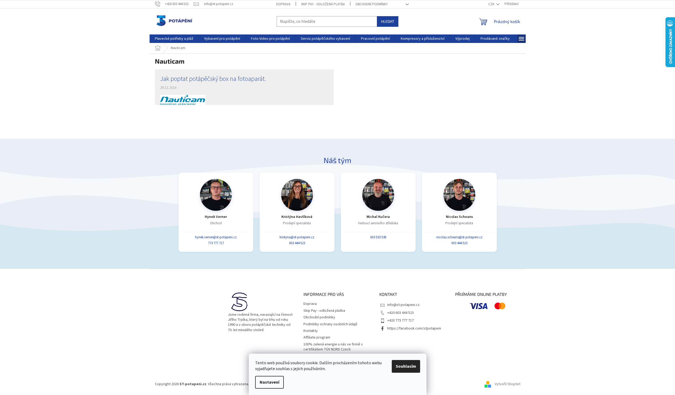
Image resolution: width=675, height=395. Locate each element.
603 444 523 (297, 243)
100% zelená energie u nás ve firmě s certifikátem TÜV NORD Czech (333, 347)
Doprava (283, 4)
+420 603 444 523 (400, 312)
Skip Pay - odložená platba (323, 4)
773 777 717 (216, 243)
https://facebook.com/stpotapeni (414, 328)
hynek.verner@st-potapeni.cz (216, 237)
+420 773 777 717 (400, 320)
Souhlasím (406, 366)
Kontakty (310, 330)
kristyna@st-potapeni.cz (297, 237)
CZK (491, 4)
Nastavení (269, 382)
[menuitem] (174, 38)
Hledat (387, 21)
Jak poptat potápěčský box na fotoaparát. (213, 79)
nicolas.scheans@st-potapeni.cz (459, 237)
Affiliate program (316, 337)
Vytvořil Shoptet (507, 384)
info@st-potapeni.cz (403, 305)
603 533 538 (378, 237)
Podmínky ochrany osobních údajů (330, 324)
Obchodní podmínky (371, 4)
